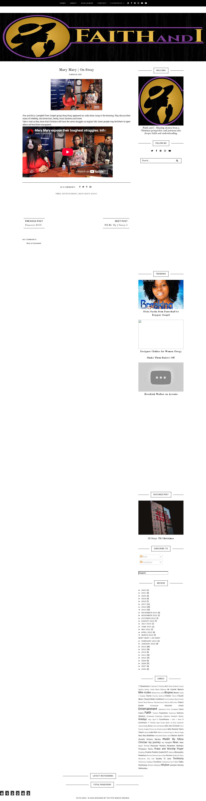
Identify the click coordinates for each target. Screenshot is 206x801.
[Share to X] (83, 187)
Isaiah (167, 723)
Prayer (180, 749)
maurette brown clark (163, 736)
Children (168, 696)
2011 (144, 655)
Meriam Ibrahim (177, 735)
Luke (151, 732)
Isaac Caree (160, 723)
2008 (144, 663)
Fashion (155, 713)
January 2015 (148, 644)
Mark (155, 732)
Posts (144, 557)
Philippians (142, 749)
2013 (144, 649)
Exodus (141, 713)
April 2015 (147, 632)
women (173, 765)
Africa (171, 686)
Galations (180, 713)
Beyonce (180, 689)
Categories (116, 3)
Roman (149, 755)
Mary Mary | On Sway (149, 638)
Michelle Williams (145, 739)
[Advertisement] (76, 269)
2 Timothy (160, 686)
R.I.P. (166, 752)
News (175, 742)
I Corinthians (163, 719)
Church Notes (149, 699)
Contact (102, 3)
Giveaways (150, 716)
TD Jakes (167, 758)
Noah (181, 742)
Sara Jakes (162, 755)
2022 (144, 590)
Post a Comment (34, 243)
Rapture (171, 752)
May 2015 (146, 629)
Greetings (158, 716)
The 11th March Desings (118, 798)
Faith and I (81, 798)
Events (181, 709)
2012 (144, 652)
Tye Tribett (174, 762)
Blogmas (169, 693)
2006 (144, 669)
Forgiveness (163, 713)
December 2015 (149, 613)
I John (172, 719)
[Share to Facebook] (80, 187)
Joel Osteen (160, 726)
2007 (144, 666)
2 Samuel (153, 686)
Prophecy (141, 752)
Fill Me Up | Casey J (116, 225)
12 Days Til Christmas (161, 538)
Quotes (161, 752)
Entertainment (69, 193)
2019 (144, 598)
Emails (181, 705)
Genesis (141, 716)
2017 (144, 604)
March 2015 (147, 635)
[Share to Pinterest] (87, 187)
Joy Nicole (158, 729)
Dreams (180, 702)
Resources (179, 752)
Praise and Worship (165, 749)
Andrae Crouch (178, 686)
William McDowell (154, 765)
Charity (148, 696)
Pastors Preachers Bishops (171, 745)
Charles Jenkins (158, 696)
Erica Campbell (172, 709)
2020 (144, 596)
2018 (144, 601)
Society (159, 758)
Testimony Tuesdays (145, 762)
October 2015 (148, 618)
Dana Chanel (179, 699)
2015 (144, 610)
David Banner (148, 702)
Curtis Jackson (169, 699)
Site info (150, 759)
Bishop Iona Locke (158, 693)
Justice (164, 729)
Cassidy (142, 696)
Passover (154, 745)
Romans (155, 755)
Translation (157, 762)
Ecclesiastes (154, 706)
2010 (144, 658)
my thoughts (167, 742)
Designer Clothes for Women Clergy (161, 351)
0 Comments (69, 187)
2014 (144, 647)
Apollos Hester (143, 689)
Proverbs (148, 752)
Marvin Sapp (179, 732)
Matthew (151, 735)
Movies (158, 739)
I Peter (178, 719)
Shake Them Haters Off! (161, 358)
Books (176, 692)
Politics (150, 749)
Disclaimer (87, 3)
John (166, 726)
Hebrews (166, 716)
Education (168, 705)
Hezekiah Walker (177, 716)
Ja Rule (173, 723)
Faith (148, 712)
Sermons (169, 755)
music (94, 193)
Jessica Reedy (143, 726)
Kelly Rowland (173, 729)
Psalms (155, 752)
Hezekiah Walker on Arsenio (161, 394)
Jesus (150, 726)
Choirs (174, 696)
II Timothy (151, 723)
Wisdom (165, 765)
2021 (144, 593)
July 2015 (146, 624)
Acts (166, 686)
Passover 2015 (33, 225)
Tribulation (166, 762)
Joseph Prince (149, 729)
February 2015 (149, 641)
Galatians (172, 713)
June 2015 (146, 627)
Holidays (142, 719)
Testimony (178, 759)
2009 (144, 661)
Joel (154, 726)
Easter (141, 705)
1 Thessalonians (144, 686)
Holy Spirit (152, 719)
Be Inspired (171, 689)
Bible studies (144, 693)
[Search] (177, 160)
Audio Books (154, 689)
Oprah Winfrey (144, 746)
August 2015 (148, 621)
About (73, 3)
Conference (160, 699)
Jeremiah (180, 723)
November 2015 (149, 615)
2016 (144, 607)
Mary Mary (84, 193)
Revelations (142, 755)
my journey (154, 742)
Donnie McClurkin (170, 702)
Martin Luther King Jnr (166, 732)
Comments (147, 562)
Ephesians (162, 709)
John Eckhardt (174, 726)
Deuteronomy (159, 702)
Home (63, 3)
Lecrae (146, 732)
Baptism (163, 689)
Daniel (140, 702)
